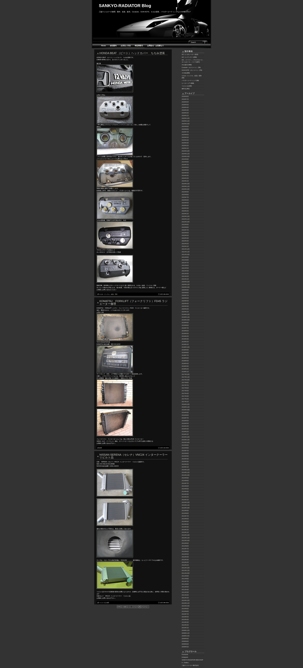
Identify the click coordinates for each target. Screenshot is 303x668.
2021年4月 (185, 271)
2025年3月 (185, 143)
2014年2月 (185, 497)
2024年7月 (185, 164)
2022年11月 (185, 219)
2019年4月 (185, 336)
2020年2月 (185, 309)
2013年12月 (185, 502)
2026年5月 (185, 105)
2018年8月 (185, 352)
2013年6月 (185, 519)
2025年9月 (185, 126)
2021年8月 (185, 260)
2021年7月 (185, 263)
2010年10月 (185, 606)
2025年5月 (185, 137)
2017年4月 (185, 393)
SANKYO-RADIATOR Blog (125, 5)
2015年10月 (185, 442)
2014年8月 (185, 480)
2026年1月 (185, 115)
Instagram (185, 657)
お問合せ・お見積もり (155, 46)
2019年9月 (185, 322)
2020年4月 (185, 303)
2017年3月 (185, 396)
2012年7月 (185, 549)
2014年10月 (185, 475)
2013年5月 (185, 521)
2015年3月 (185, 461)
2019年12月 (185, 314)
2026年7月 (185, 99)
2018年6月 (185, 358)
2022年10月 (185, 222)
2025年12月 (185, 118)
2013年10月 (185, 508)
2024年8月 (185, 162)
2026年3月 (185, 110)
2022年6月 (185, 233)
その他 (184, 73)
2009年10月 (185, 636)
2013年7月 (185, 516)
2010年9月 (185, 608)
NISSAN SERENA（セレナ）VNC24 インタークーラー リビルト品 (134, 456)
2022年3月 (185, 241)
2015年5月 (185, 456)
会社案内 (113, 46)
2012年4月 (185, 557)
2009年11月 (185, 633)
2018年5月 (185, 361)
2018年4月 (185, 363)
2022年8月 (185, 227)
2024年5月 (185, 170)
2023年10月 (185, 189)
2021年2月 (185, 276)
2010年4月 (185, 619)
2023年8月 (185, 194)
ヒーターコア (186, 83)
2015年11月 (185, 440)
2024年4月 (185, 173)
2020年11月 (185, 284)
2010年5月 (185, 617)
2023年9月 (185, 192)
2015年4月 (185, 459)
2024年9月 (185, 159)
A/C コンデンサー (187, 57)
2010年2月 (185, 625)
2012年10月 (185, 540)
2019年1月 (185, 344)
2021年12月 (185, 249)
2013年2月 (185, 529)
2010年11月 (185, 603)
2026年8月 (185, 96)
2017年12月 (185, 374)
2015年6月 (185, 453)
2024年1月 (185, 181)
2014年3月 (185, 494)
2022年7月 (185, 230)
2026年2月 (185, 113)
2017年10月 (185, 380)
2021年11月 (185, 252)
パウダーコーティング (189, 80)
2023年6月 (185, 200)
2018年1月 (185, 371)
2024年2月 (185, 178)
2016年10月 (185, 410)
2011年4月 (185, 589)
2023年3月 (185, 208)
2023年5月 (185, 203)
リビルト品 (102, 602)
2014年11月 (185, 472)
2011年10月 (185, 573)
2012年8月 (185, 546)
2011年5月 (185, 587)
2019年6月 (185, 331)
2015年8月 (185, 448)
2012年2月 (185, 562)
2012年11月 (185, 538)
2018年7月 (185, 355)
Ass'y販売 (185, 65)
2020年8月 (185, 292)
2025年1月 (185, 148)
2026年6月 (185, 102)
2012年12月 (185, 535)
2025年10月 (185, 124)
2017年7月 (185, 385)
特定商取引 (139, 46)
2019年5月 (185, 333)
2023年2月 (185, 211)
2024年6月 (185, 167)
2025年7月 (185, 132)
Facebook (185, 654)
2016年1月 (185, 434)
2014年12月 (185, 470)
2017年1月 (185, 401)
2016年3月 (185, 429)
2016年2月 (185, 431)
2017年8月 (185, 382)
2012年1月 (185, 565)
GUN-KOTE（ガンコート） (190, 70)
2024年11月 (185, 154)
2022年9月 (185, 224)
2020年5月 (185, 301)
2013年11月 (185, 505)
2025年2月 (185, 145)
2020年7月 (185, 295)
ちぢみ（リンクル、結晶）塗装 (108, 294)
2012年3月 (185, 559)
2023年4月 (185, 205)
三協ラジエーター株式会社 (190, 665)
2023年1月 (185, 213)
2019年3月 (185, 339)
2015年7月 (185, 450)
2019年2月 (185, 342)
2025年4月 (185, 140)
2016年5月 (185, 423)
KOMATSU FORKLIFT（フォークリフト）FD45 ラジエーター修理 (133, 302)
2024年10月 (185, 156)
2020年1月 (185, 312)
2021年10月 (185, 254)
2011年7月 (185, 581)
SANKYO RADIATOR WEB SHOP (192, 660)
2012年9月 (185, 543)
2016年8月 (185, 415)
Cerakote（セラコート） (190, 67)
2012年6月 (185, 551)
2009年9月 (185, 638)
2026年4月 (185, 107)
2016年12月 (185, 404)
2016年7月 (185, 418)
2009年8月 (185, 641)
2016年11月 (185, 407)
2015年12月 (185, 437)
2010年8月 (185, 611)
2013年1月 (185, 532)
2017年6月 (185, 388)
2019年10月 (185, 320)
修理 (100, 448)
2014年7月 (185, 483)
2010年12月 (185, 600)
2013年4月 (185, 524)
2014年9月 (185, 478)
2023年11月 (185, 186)
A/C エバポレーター (188, 54)
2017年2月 (185, 399)
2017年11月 (185, 377)
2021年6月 (185, 265)
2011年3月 (185, 592)
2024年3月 (185, 175)
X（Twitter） (186, 662)
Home (103, 46)
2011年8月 (185, 579)
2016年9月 (185, 412)
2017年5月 (185, 391)
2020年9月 (185, 290)
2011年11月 (185, 570)
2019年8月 (185, 325)
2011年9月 (185, 576)
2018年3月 (185, 366)
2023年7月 (185, 197)
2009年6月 (185, 644)
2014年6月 (185, 486)
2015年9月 (185, 445)
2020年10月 (185, 287)
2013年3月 (185, 527)
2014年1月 (185, 500)
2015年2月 (185, 464)
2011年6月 (185, 584)
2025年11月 (185, 121)
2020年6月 (185, 298)
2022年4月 (185, 238)
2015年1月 (185, 467)
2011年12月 (185, 568)
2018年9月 (185, 350)
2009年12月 (185, 630)
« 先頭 (124, 607)
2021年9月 (185, 257)
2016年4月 (185, 426)
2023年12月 (185, 184)
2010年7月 (185, 614)
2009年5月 (185, 647)
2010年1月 (185, 628)
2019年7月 (185, 328)
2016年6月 (185, 421)
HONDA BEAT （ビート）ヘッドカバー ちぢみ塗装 (132, 53)
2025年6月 (185, 134)
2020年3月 (185, 306)
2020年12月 (185, 282)
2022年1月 (185, 246)
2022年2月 (185, 243)
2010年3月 (185, 622)
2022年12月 (185, 216)
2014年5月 (185, 489)
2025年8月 (185, 129)
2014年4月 (185, 491)
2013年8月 (185, 513)
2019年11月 (185, 317)
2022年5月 (185, 235)
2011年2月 (185, 595)
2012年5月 (185, 554)
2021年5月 (185, 268)
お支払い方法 (126, 46)
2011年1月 (185, 598)
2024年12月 (185, 151)
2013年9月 (185, 510)
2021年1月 (185, 279)
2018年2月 (185, 369)
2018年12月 (185, 347)
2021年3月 (185, 273)
